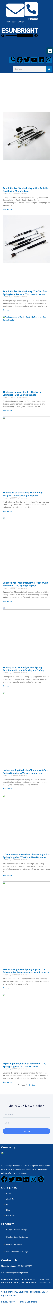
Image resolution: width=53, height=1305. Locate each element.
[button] (49, 50)
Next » (34, 1085)
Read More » (7, 209)
